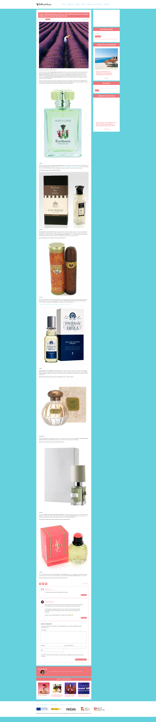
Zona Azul (106, 4)
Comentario (44, 630)
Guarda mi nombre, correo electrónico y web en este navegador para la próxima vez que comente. (62, 655)
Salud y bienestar (97, 4)
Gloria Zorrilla (85, 19)
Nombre (43, 645)
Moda (83, 4)
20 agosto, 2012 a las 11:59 (49, 602)
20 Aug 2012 (41, 19)
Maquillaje (70, 4)
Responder (83, 595)
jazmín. (74, 302)
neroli (71, 234)
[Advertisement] (106, 18)
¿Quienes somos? (53, 704)
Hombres (89, 4)
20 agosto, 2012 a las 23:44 (50, 590)
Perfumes (77, 4)
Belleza (64, 4)
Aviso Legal (62, 704)
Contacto (69, 704)
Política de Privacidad (41, 704)
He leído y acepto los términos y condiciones (106, 39)
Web (42, 650)
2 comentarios (85, 583)
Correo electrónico (69, 645)
